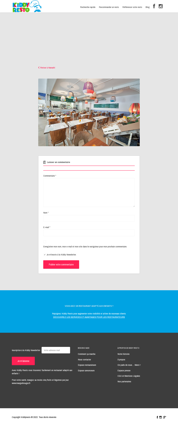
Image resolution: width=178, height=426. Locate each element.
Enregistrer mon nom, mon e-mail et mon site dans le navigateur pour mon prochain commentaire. (85, 246)
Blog (148, 7)
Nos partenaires (124, 381)
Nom (46, 212)
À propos (121, 359)
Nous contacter (84, 359)
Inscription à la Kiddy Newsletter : (27, 350)
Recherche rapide (87, 7)
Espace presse (124, 370)
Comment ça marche (86, 353)
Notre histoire (123, 353)
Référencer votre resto (132, 7)
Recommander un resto (109, 7)
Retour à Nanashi (47, 67)
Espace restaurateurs (87, 364)
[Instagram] (161, 6)
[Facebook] (154, 6)
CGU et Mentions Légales (129, 375)
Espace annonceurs (86, 370)
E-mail (46, 227)
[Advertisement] (89, 45)
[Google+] (164, 417)
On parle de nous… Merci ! (129, 364)
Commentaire (49, 175)
